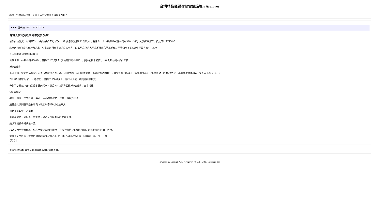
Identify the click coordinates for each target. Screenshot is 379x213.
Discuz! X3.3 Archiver (182, 162)
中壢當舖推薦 (23, 15)
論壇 (11, 15)
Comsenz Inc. (214, 162)
